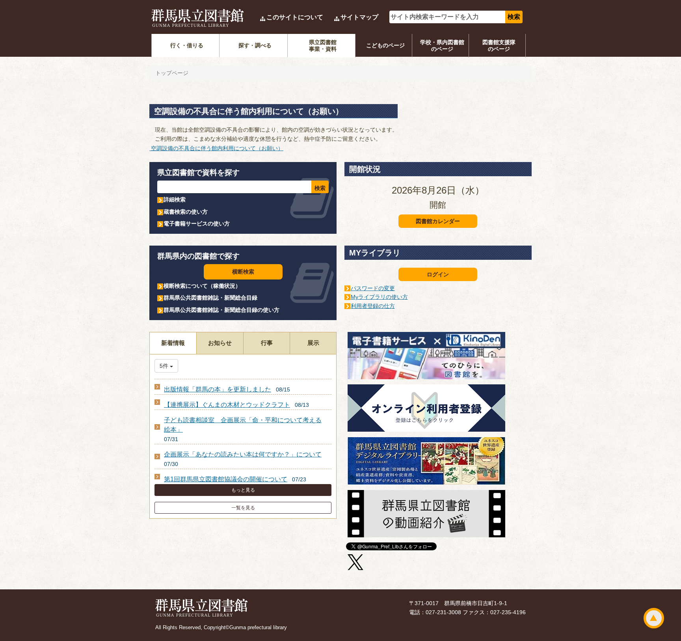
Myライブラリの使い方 (379, 297)
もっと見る (243, 490)
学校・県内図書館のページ (442, 45)
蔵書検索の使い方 (186, 212)
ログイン (438, 274)
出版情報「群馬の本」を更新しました (217, 389)
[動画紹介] (426, 514)
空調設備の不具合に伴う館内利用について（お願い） (216, 148)
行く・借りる (186, 45)
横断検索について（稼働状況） (202, 286)
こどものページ (385, 45)
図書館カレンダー (438, 221)
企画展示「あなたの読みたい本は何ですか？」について (243, 454)
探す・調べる (255, 45)
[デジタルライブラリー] (426, 462)
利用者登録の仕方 (373, 306)
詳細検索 (175, 199)
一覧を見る (243, 508)
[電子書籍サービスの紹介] (426, 357)
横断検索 (243, 271)
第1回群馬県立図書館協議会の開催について (225, 479)
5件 (165, 366)
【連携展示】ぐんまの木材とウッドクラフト (227, 404)
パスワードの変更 (373, 288)
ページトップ (654, 618)
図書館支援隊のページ (498, 45)
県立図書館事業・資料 (323, 45)
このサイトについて (294, 17)
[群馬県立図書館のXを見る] (355, 563)
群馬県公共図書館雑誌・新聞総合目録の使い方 (221, 310)
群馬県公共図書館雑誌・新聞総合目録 (210, 297)
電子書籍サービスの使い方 (197, 223)
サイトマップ (359, 17)
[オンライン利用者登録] (426, 409)
